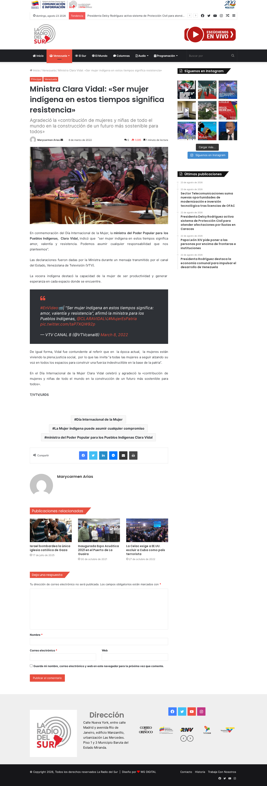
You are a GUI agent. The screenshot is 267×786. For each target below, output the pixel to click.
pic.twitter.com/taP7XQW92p (67, 324)
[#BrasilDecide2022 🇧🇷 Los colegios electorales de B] (187, 110)
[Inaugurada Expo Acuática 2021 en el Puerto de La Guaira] (99, 530)
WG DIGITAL (148, 771)
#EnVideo (49, 307)
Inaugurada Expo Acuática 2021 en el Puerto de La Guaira (98, 550)
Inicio (40, 55)
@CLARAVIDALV (92, 318)
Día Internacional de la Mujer (99, 419)
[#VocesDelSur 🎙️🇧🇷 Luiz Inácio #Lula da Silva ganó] (228, 90)
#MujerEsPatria (122, 318)
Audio (142, 55)
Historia (200, 771)
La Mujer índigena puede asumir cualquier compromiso (99, 428)
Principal (36, 79)
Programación (165, 55)
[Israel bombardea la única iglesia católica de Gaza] (51, 530)
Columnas (123, 55)
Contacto (186, 771)
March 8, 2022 (114, 334)
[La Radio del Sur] (44, 34)
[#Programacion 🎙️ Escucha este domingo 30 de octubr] (228, 110)
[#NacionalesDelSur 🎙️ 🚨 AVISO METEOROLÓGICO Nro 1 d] (187, 131)
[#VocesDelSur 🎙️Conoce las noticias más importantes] (187, 90)
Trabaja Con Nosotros (222, 771)
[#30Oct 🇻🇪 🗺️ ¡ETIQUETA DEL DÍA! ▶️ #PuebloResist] (207, 110)
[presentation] (183, 739)
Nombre (36, 634)
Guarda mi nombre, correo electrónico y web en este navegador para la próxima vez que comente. (98, 666)
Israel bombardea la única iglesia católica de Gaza (50, 548)
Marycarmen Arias (48, 139)
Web (105, 650)
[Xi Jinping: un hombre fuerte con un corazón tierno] (207, 90)
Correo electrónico (43, 650)
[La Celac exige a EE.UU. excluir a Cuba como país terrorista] (147, 530)
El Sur (82, 55)
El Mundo (101, 55)
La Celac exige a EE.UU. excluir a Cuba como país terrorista (145, 550)
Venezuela (60, 55)
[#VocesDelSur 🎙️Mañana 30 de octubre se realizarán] (207, 131)
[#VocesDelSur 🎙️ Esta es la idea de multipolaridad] (228, 131)
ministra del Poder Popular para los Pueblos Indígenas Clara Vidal (99, 437)
